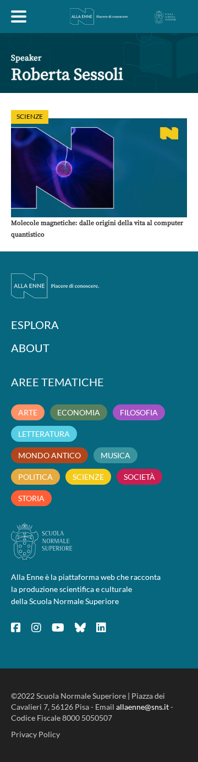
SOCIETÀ (139, 476)
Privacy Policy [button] (35, 734)
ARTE (27, 412)
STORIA (31, 498)
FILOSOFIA (139, 412)
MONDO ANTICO (49, 455)
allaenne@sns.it (142, 706)
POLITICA (35, 476)
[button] (99, 167)
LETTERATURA (44, 433)
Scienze (29, 116)
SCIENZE (88, 476)
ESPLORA (35, 324)
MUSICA (115, 455)
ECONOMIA (78, 412)
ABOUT (30, 347)
